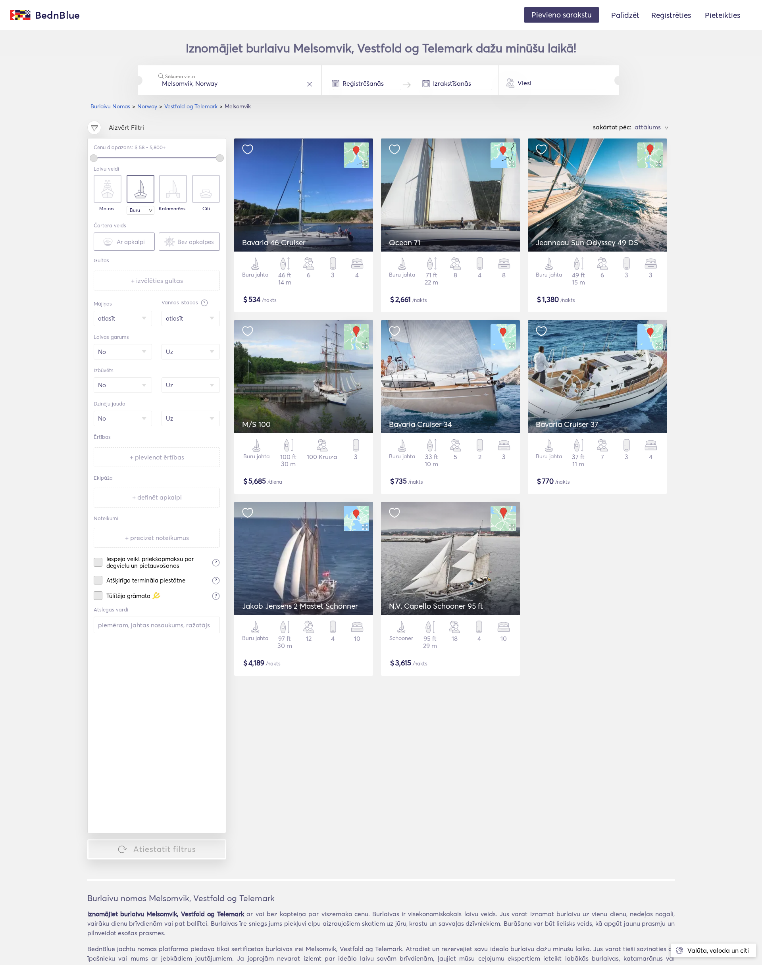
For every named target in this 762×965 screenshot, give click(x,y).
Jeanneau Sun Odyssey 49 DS (587, 242)
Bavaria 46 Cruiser (274, 242)
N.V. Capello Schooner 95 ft (436, 606)
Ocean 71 (404, 242)
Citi (206, 208)
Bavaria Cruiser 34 (420, 424)
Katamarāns (172, 208)
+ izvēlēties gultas (157, 281)
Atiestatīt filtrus (164, 849)
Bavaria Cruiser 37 (567, 424)
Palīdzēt (625, 15)
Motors (106, 208)
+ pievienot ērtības (157, 457)
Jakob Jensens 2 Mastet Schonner (300, 606)
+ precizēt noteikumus (157, 538)
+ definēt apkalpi (157, 497)
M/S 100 (256, 424)
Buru (135, 210)
